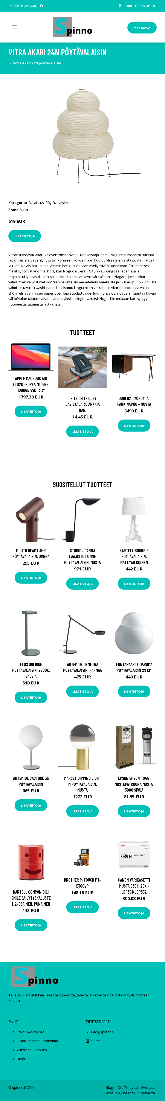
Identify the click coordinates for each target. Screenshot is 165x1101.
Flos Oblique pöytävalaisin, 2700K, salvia (31, 670)
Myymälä (142, 27)
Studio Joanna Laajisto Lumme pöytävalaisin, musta (82, 556)
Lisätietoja (25, 236)
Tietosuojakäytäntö (119, 1093)
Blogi (21, 1059)
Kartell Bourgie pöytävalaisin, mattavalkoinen (134, 556)
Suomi (128, 6)
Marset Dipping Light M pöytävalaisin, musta (82, 783)
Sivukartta (146, 1093)
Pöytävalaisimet (58, 202)
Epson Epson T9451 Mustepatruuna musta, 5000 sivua (134, 783)
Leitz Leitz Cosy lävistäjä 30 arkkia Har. (83, 404)
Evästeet (148, 1087)
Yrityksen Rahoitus (32, 1050)
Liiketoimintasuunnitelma (37, 1041)
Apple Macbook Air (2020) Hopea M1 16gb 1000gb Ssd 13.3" (31, 384)
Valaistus (36, 202)
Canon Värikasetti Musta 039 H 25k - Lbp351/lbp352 (134, 885)
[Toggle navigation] (14, 27)
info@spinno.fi (145, 6)
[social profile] (41, 6)
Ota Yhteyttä (128, 1087)
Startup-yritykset (30, 1032)
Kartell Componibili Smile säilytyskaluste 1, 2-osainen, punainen (31, 897)
